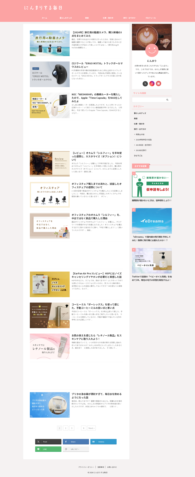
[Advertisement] (76, 135)
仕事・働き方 (108, 18)
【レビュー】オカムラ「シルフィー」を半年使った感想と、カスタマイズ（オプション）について (97, 156)
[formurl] (158, 83)
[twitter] (145, 83)
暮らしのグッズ (66, 18)
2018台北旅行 (141, 150)
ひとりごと (138, 155)
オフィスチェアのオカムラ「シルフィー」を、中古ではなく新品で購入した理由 (97, 216)
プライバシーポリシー (86, 467)
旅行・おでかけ (129, 18)
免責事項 (101, 467)
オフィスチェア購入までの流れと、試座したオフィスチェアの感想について (97, 185)
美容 (87, 18)
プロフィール (150, 18)
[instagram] (152, 83)
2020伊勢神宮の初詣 (144, 139)
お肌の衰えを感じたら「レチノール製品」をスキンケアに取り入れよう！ (97, 337)
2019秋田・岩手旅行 (144, 145)
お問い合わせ (112, 467)
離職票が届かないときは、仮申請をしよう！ (152, 200)
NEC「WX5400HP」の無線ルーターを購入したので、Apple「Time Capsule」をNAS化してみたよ (97, 98)
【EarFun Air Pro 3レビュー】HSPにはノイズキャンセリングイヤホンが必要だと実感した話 (97, 275)
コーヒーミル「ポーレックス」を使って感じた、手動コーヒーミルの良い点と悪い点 (95, 306)
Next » (91, 428)
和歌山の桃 (140, 134)
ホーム (44, 18)
